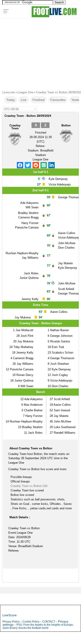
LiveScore (9, 615)
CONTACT (48, 621)
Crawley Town (14, 127)
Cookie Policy (30, 621)
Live (24, 100)
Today (10, 100)
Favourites (57, 100)
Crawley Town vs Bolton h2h (29, 486)
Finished (38, 100)
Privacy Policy (11, 621)
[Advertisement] (40, 52)
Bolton (66, 125)
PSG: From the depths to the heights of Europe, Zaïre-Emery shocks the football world (38, 626)
